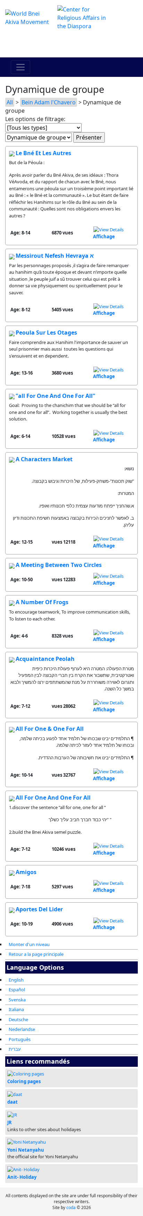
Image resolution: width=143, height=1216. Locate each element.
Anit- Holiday (21, 1177)
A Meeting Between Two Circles (59, 565)
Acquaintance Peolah (45, 659)
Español (17, 989)
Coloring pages (24, 1081)
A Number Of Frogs (42, 602)
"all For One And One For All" (55, 396)
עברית (15, 1049)
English (16, 980)
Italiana (16, 1009)
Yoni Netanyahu (25, 1150)
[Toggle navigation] (20, 67)
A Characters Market (44, 459)
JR (9, 1122)
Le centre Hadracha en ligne (71, 44)
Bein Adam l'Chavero (49, 102)
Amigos (26, 872)
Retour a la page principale (36, 954)
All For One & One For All (50, 729)
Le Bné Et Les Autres (43, 153)
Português (20, 1039)
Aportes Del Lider (39, 909)
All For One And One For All (53, 797)
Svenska (17, 1000)
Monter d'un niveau (29, 944)
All (10, 102)
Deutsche (18, 1019)
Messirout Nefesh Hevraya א (55, 255)
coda (71, 1207)
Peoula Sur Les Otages (46, 332)
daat (12, 1102)
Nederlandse (22, 1029)
